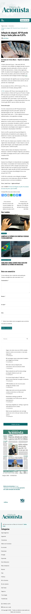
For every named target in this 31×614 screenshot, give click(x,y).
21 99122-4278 (6, 604)
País (2, 573)
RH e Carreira (4, 580)
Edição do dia (25, 20)
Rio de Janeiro (5, 584)
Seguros (3, 591)
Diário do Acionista (6, 543)
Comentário (5, 280)
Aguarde (3, 536)
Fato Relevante (5, 562)
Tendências (4, 598)
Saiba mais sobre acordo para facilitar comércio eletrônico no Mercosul (14, 264)
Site (2, 313)
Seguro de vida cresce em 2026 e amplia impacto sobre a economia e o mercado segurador (16, 352)
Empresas (3, 551)
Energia (3, 554)
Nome (3, 296)
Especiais (3, 558)
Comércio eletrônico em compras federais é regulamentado (15, 237)
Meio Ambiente (5, 565)
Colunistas (4, 540)
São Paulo (3, 588)
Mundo (8, 260)
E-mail (3, 304)
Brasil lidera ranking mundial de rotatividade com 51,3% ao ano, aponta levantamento (16, 398)
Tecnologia (4, 595)
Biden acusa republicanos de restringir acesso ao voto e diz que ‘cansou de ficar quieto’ (17, 413)
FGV (3, 91)
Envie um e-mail (6, 607)
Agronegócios (5, 533)
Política (3, 576)
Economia (4, 233)
